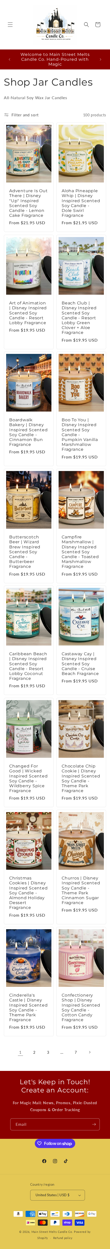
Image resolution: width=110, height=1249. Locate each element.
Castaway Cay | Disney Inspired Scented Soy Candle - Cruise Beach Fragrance (80, 664)
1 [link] (20, 1052)
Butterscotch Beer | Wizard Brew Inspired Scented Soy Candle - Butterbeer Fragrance (24, 552)
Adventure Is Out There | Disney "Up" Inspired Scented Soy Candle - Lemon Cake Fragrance (28, 203)
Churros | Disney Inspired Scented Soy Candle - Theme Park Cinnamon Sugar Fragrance (81, 890)
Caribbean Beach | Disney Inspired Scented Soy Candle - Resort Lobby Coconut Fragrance (28, 666)
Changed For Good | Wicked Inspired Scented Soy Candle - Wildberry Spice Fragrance (28, 778)
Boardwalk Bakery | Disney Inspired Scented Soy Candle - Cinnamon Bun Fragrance (28, 432)
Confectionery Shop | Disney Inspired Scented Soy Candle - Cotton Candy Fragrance (81, 1007)
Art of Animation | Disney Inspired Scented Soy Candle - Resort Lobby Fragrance (28, 313)
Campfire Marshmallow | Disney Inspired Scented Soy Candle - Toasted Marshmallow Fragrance (80, 552)
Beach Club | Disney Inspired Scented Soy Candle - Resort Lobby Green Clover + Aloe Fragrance (79, 318)
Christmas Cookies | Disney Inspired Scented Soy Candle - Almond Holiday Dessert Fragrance (28, 893)
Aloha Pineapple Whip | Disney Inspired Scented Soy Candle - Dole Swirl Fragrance (81, 203)
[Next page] (89, 1052)
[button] (10, 24)
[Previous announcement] (9, 59)
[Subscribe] (94, 1124)
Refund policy (63, 1238)
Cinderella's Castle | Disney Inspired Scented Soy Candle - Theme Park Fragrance (28, 1007)
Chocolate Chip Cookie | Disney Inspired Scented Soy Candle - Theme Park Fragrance (81, 778)
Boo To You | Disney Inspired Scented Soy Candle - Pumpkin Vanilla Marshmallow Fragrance (80, 435)
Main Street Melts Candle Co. (52, 1231)
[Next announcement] (100, 59)
